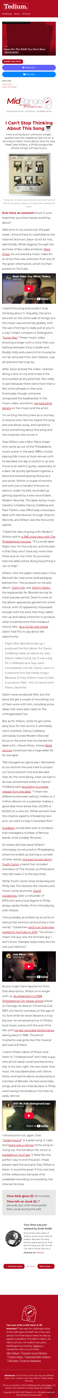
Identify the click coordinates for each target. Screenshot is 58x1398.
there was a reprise (21, 1145)
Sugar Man (10, 337)
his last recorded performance (34, 1030)
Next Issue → (46, 1266)
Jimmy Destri (41, 587)
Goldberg (9, 828)
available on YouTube (16, 1155)
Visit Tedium (13, 1353)
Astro (49, 1385)
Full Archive (6, 84)
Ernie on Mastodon (31, 1360)
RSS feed (13, 1360)
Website (40, 1252)
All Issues (31, 1266)
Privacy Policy (15, 1357)
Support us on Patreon (34, 1353)
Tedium (37, 1346)
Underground (12, 1140)
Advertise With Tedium (38, 1357)
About (17, 14)
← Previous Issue (14, 1266)
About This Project (9, 87)
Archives (26, 14)
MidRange (7, 14)
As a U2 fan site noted (33, 626)
